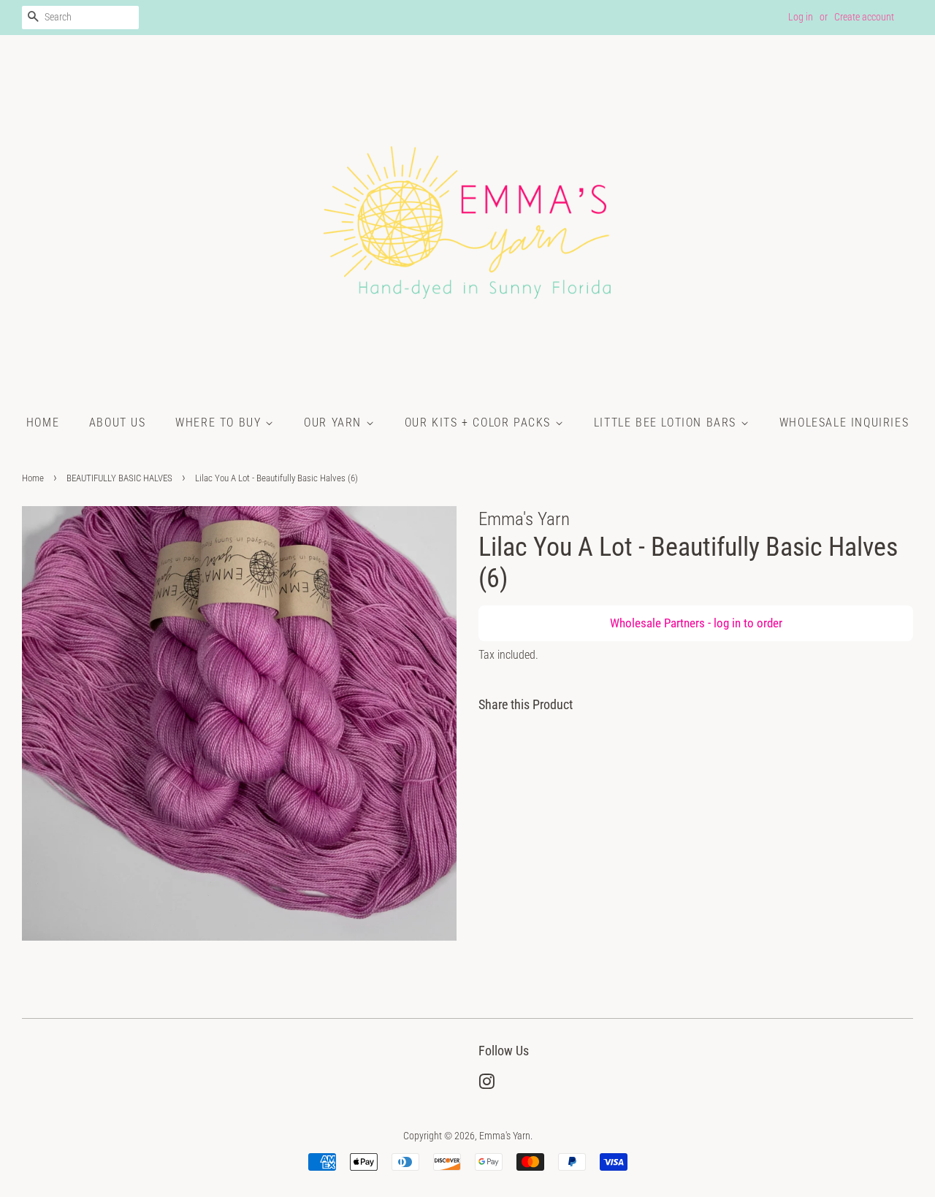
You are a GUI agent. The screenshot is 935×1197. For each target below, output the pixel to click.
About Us (117, 422)
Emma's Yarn (504, 1136)
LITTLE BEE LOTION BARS (667, 422)
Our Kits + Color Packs (480, 422)
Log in (800, 17)
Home (42, 422)
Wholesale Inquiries (844, 422)
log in (727, 623)
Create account (864, 17)
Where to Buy (220, 422)
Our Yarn (334, 422)
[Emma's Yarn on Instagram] (486, 1085)
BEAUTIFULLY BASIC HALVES (119, 478)
